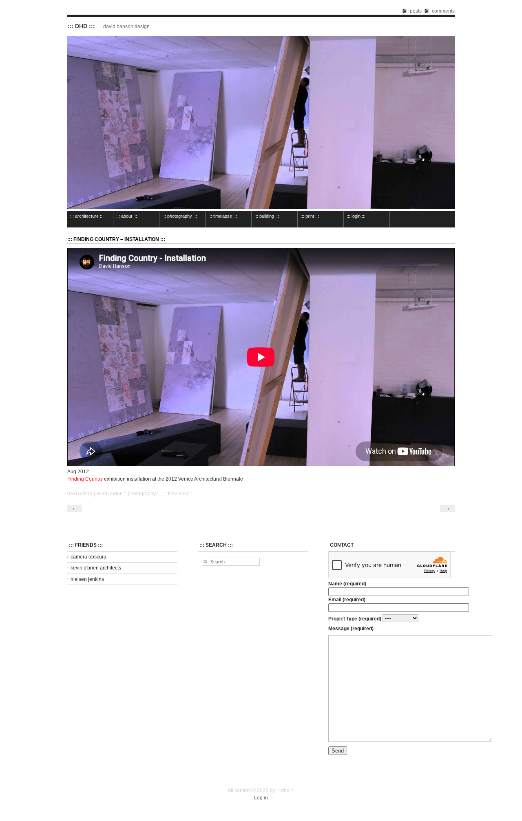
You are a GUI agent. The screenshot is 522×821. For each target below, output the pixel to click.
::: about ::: (126, 216)
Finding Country (85, 479)
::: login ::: (356, 216)
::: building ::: (266, 216)
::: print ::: (310, 216)
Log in (261, 798)
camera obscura (88, 557)
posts (416, 11)
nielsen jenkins (87, 579)
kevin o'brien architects (96, 568)
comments (443, 11)
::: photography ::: (179, 216)
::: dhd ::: (81, 26)
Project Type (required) (355, 618)
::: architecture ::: (87, 216)
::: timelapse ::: (222, 216)
